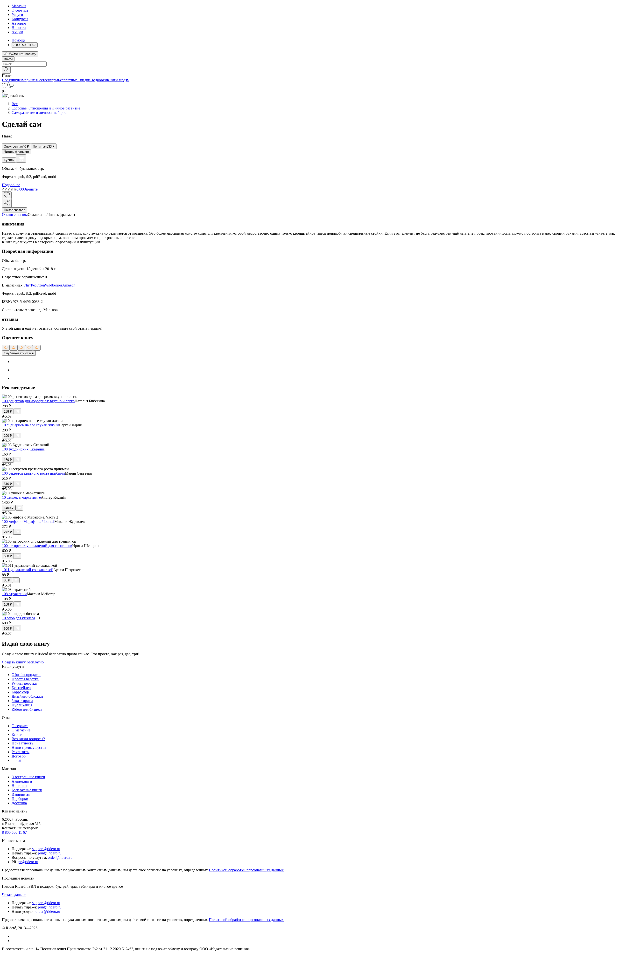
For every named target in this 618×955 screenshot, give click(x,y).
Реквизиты (20, 752)
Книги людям (118, 80)
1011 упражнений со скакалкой (27, 570)
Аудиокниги (22, 781)
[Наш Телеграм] (14, 941)
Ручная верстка (24, 683)
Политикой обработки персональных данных (246, 870)
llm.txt (16, 760)
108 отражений (14, 594)
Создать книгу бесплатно (23, 662)
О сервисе (20, 10)
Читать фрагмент (16, 152)
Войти (8, 59)
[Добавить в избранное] (7, 195)
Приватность (22, 743)
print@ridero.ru (50, 853)
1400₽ (9, 508)
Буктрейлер (21, 688)
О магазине (21, 730)
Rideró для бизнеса (27, 709)
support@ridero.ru (46, 849)
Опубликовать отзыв (19, 353)
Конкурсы (20, 19)
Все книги (10, 80)
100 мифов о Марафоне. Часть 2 (28, 521)
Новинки (19, 786)
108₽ (8, 604)
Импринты (28, 80)
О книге (8, 214)
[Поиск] (6, 70)
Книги (17, 734)
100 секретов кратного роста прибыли (33, 473)
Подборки (98, 80)
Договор (19, 756)
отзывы (21, 214)
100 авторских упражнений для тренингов (37, 546)
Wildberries (53, 285)
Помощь (18, 40)
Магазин (19, 6)
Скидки (83, 80)
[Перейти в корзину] (11, 87)
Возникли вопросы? (28, 739)
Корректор (20, 692)
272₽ (8, 532)
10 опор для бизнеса (18, 618)
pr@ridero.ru (28, 862)
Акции (17, 32)
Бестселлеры (47, 80)
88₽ (7, 580)
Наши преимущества (29, 747)
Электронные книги (28, 777)
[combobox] (309, 64)
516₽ (8, 484)
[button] (309, 69)
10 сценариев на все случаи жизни (30, 425)
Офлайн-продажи (26, 675)
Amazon (68, 285)
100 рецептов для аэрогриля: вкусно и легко (38, 401)
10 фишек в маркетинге (21, 497)
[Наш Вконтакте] (14, 936)
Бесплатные (67, 80)
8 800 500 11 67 (14, 832)
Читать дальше (14, 895)
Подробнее (11, 185)
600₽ (8, 556)
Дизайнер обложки (27, 696)
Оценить (30, 189)
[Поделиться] (7, 203)
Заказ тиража (22, 701)
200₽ (8, 435)
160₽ (8, 460)
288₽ (8, 411)
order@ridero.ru (60, 857)
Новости (19, 28)
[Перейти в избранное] (5, 87)
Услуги (17, 15)
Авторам (19, 23)
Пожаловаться (14, 210)
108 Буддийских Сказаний (23, 449)
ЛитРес (30, 285)
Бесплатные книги (27, 790)
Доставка (19, 803)
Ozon (40, 285)
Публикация (22, 705)
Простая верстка (25, 679)
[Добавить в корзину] (21, 158)
